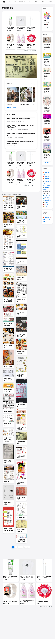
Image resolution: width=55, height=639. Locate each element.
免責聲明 (31, 628)
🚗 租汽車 (45, 204)
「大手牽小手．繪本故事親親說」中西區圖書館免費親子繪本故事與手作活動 (47, 158)
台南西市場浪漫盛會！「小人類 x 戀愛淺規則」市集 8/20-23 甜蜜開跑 (47, 108)
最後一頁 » (26, 547)
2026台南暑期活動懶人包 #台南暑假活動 (47, 46)
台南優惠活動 (49, 2)
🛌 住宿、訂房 (47, 200)
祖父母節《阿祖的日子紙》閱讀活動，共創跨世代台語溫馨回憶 (47, 76)
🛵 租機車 (45, 202)
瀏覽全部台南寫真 (11, 107)
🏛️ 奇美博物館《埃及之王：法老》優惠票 (47, 183)
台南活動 (14, 2)
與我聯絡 (18, 628)
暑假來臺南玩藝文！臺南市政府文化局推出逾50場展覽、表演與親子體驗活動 (47, 63)
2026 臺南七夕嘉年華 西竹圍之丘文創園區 (47, 122)
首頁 (9, 2)
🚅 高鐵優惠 (46, 198)
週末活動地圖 (22, 2)
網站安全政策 (38, 628)
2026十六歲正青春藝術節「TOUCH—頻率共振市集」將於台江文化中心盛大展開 (47, 92)
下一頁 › (20, 547)
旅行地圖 (29, 2)
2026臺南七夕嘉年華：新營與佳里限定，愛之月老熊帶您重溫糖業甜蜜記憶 (47, 138)
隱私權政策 (25, 628)
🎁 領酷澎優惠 (47, 176)
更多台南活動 (47, 162)
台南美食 (35, 2)
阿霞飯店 (47, 217)
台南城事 (42, 2)
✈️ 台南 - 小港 (46, 196)
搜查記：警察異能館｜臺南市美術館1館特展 (18, 119)
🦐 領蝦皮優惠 (47, 178)
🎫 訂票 (45, 206)
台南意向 (4, 2)
